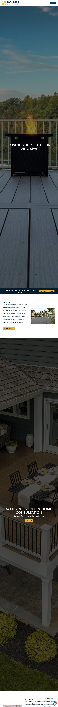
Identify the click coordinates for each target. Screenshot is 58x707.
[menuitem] (17, 3)
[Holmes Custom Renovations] (10, 3)
